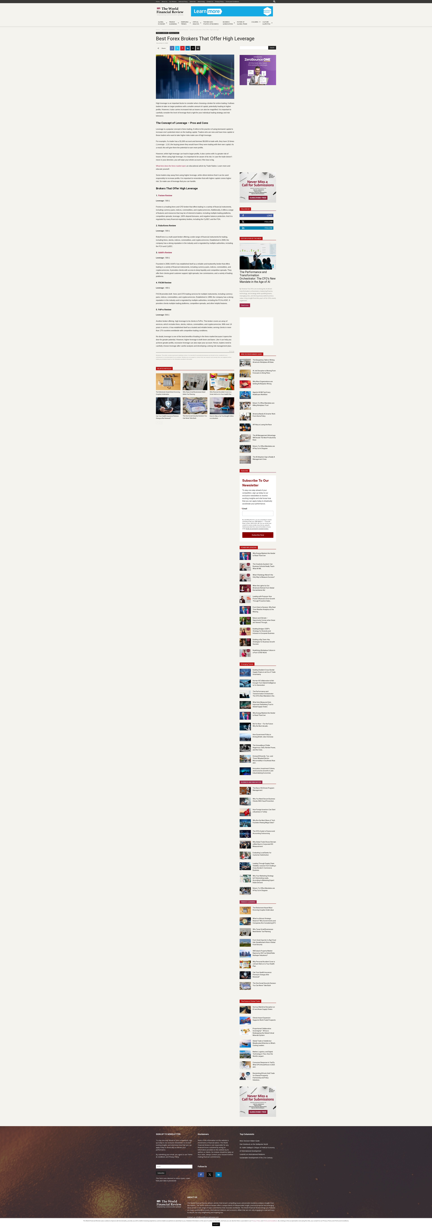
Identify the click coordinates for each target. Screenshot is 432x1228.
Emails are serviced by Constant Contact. (257, 528)
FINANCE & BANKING (173, 23)
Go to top (231, 351)
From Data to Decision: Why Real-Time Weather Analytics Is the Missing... (264, 609)
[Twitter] (177, 48)
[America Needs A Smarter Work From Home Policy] (245, 416)
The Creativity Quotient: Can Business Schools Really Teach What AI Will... (263, 566)
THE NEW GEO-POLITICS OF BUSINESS (211, 23)
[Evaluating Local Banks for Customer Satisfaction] (245, 855)
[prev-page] (157, 422)
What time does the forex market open (171, 166)
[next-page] (161, 422)
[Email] (193, 48)
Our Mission (173, 1)
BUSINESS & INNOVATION (228, 23)
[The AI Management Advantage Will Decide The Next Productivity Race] (245, 438)
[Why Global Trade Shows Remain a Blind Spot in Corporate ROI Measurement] (245, 845)
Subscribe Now (258, 535)
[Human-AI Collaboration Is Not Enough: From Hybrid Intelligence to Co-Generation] (245, 683)
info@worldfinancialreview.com (207, 1217)
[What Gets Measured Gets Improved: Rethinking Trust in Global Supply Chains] (245, 705)
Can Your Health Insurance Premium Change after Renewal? (262, 975)
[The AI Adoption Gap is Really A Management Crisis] (245, 460)
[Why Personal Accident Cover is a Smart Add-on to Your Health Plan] (222, 381)
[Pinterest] (182, 48)
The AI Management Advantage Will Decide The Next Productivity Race (264, 437)
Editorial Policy (183, 1)
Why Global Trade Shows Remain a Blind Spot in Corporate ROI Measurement (264, 844)
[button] (274, 1)
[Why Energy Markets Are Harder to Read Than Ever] (245, 556)
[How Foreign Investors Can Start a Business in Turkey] (245, 812)
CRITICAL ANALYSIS (196, 23)
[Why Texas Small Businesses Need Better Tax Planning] (195, 381)
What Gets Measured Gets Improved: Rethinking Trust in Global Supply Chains (263, 704)
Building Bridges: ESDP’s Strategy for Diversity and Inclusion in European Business (263, 631)
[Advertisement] (256, 331)
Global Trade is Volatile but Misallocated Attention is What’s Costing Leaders (264, 1043)
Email (244, 509)
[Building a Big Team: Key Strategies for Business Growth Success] (245, 642)
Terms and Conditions (232, 1)
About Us (164, 1)
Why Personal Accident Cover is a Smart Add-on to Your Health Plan (264, 964)
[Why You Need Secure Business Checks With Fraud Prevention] (245, 801)
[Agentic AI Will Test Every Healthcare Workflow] (245, 395)
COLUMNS (254, 22)
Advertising (201, 1)
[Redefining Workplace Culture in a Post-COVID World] (245, 653)
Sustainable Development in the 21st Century (256, 1158)
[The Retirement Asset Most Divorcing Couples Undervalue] (168, 381)
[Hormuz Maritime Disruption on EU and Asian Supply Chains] (245, 1010)
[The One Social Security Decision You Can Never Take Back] (195, 405)
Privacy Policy (219, 1)
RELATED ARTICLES (164, 369)
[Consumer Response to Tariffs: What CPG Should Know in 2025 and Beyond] (245, 1065)
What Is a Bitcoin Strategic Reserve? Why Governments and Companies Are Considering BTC (264, 921)
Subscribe (193, 1)
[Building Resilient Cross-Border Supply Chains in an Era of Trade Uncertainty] (245, 672)
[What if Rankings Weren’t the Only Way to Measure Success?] (245, 577)
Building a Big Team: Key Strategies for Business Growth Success (264, 642)
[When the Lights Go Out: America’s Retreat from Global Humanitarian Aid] (245, 588)
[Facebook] (172, 48)
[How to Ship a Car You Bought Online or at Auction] (222, 405)
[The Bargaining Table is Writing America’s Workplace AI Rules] (245, 363)
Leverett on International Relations (252, 1154)
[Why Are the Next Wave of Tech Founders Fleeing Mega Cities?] (245, 823)
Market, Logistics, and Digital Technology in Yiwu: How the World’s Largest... (263, 1054)
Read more (244, 305)
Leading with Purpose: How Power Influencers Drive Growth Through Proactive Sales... (264, 599)
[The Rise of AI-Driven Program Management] (245, 791)
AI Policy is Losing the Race (262, 425)
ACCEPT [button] (216, 1224)
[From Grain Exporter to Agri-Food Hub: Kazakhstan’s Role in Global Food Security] (245, 943)
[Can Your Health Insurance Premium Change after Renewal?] (168, 405)
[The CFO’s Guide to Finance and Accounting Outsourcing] (245, 834)
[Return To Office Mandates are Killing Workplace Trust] (245, 406)
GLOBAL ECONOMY (161, 23)
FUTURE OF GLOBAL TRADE (242, 23)
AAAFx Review (165, 252)
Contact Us (210, 1)
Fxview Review (165, 195)
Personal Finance (182, 30)
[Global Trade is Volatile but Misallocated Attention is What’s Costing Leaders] (245, 1044)
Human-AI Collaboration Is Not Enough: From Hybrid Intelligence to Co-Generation (264, 683)
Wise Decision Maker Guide (250, 1141)
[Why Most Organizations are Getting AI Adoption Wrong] (245, 384)
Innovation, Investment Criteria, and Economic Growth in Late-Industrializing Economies (264, 771)
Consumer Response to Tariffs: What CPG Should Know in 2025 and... (264, 1065)
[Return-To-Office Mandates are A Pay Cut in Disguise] (245, 449)
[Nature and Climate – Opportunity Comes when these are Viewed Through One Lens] (245, 621)
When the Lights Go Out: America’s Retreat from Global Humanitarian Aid (263, 588)
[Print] (198, 48)
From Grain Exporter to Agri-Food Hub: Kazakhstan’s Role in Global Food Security (264, 942)
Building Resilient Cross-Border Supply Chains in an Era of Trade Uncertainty (264, 672)
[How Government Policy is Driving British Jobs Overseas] (245, 737)
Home (158, 1)
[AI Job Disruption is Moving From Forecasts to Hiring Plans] (245, 373)
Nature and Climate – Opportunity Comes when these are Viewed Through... (264, 620)
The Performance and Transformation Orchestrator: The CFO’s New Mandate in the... (264, 694)
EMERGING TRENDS (184, 23)
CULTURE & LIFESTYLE (266, 23)
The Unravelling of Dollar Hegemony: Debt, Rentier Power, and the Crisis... (264, 747)
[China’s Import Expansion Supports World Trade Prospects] (245, 1020)
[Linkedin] (187, 48)
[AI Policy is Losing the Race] (245, 427)
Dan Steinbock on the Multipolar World (254, 1144)
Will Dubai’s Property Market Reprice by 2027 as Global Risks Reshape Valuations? (264, 953)
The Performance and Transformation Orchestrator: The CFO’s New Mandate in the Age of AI (258, 276)
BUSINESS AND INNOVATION (251, 782)
